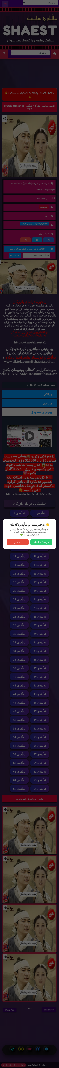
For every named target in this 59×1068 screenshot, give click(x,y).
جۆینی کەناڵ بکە (41, 542)
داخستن (17, 542)
